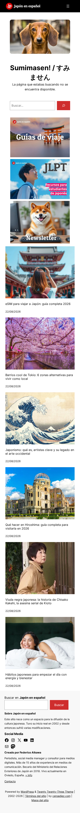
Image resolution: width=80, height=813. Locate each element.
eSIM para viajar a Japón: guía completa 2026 (38, 304)
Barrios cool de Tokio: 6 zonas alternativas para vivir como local (39, 377)
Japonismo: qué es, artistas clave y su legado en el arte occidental (39, 451)
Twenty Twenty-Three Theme (55, 791)
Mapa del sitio (40, 800)
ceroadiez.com (61, 796)
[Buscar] (63, 105)
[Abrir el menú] (68, 6)
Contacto (10, 781)
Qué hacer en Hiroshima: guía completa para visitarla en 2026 (36, 526)
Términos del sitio (35, 796)
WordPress (27, 791)
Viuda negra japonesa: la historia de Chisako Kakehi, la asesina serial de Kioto (36, 601)
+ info (28, 775)
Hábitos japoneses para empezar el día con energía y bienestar (36, 676)
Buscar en (24, 697)
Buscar (59, 705)
